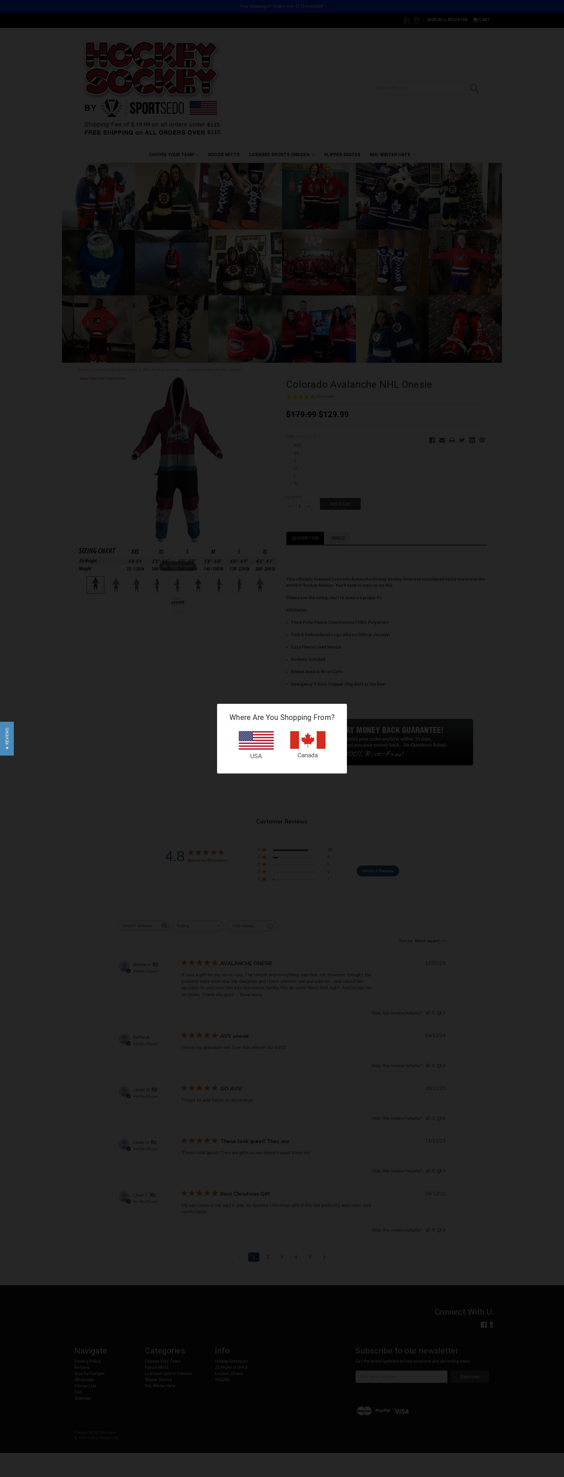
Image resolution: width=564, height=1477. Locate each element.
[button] (7, 739)
